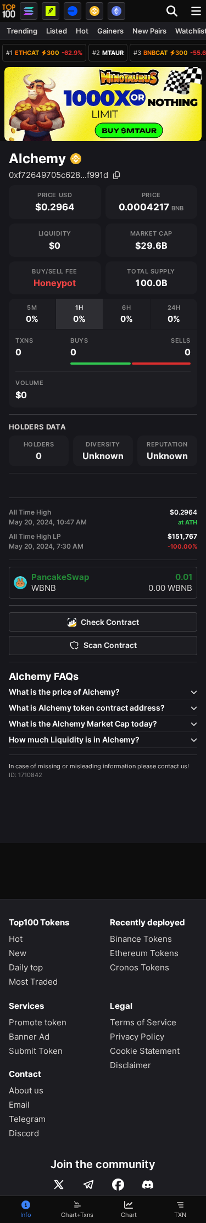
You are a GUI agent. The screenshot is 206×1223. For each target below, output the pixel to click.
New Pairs (149, 30)
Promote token (37, 1022)
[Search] (175, 11)
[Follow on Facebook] (118, 1184)
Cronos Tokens (139, 967)
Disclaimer (130, 1065)
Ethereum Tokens (144, 953)
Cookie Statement (145, 1051)
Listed (56, 30)
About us (26, 1090)
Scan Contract (110, 645)
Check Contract (110, 622)
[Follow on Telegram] (88, 1184)
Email (19, 1104)
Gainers (110, 30)
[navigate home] (8, 11)
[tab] (32, 314)
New (17, 953)
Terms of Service (143, 1022)
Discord (24, 1133)
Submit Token (36, 1051)
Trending (22, 30)
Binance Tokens (141, 939)
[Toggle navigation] (196, 11)
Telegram (27, 1119)
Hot (82, 30)
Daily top (26, 967)
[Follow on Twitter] (59, 1184)
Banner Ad (29, 1036)
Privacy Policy (137, 1036)
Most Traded (33, 981)
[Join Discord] (148, 1184)
